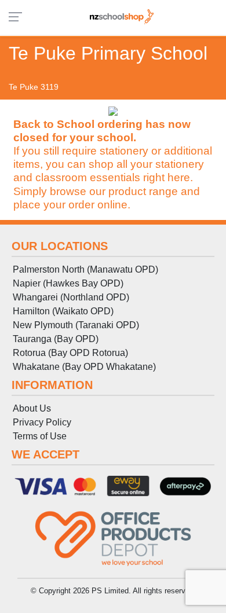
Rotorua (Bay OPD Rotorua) (70, 353)
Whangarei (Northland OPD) (71, 297)
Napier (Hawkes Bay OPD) (68, 283)
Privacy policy (42, 422)
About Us (32, 408)
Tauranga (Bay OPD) (56, 339)
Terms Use (40, 436)
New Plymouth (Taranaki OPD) (76, 325)
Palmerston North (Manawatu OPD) (85, 269)
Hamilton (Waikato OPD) (63, 311)
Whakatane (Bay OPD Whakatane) (84, 367)
